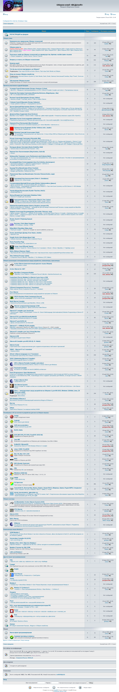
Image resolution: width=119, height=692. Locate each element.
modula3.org (14, 584)
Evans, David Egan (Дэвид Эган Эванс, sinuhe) (25, 233)
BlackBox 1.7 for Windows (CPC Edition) (39, 257)
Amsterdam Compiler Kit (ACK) (20, 538)
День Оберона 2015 (76, 50)
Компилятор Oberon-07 (21, 446)
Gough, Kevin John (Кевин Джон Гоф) (22, 237)
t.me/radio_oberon (26, 99)
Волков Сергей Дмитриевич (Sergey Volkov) (25, 97)
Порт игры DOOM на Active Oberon (29, 71)
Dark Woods (39, 76)
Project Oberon (38, 327)
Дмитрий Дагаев (106, 110)
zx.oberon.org (24, 201)
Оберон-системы (8, 499)
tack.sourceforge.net (16, 540)
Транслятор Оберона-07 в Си (18, 404)
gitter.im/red (52, 616)
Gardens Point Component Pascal (32, 239)
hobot (106, 495)
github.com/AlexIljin (25, 140)
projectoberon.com (31, 243)
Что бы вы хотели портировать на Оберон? (25, 69)
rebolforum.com (51, 611)
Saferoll (106, 355)
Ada (11, 560)
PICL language (19, 607)
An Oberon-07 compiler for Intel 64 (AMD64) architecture (30, 369)
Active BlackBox (45, 124)
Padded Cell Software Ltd (18, 243)
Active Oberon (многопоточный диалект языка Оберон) (33, 264)
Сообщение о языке (21, 265)
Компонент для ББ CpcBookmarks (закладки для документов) (29, 141)
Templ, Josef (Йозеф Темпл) (23, 246)
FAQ (107, 14)
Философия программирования (21, 632)
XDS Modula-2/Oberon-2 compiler (37, 446)
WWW (16, 478)
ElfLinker (29, 187)
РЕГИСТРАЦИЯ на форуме (19, 34)
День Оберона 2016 (63, 50)
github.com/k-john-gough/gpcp (23, 298)
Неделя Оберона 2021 (43, 48)
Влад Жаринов (106, 164)
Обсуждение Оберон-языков (20, 80)
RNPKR (106, 511)
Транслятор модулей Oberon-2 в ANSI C (22, 360)
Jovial (12, 578)
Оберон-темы (7, 38)
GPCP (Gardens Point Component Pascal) (28, 296)
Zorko (106, 50)
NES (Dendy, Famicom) (21, 463)
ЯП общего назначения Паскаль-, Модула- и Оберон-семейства (29, 625)
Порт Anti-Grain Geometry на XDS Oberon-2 (34, 144)
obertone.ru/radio (15, 99)
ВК (11, 94)
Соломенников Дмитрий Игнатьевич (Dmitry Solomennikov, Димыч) (33, 183)
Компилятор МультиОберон (19, 108)
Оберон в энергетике (28, 208)
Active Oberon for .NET (17, 269)
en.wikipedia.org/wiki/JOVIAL (19, 580)
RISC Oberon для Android (21, 422)
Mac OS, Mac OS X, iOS (21, 454)
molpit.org (37, 115)
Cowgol (12, 564)
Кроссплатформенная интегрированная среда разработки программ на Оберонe (34, 293)
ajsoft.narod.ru (15, 140)
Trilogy (12, 619)
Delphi (16, 569)
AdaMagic (44, 561)
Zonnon (12, 624)
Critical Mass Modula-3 (25, 584)
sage (106, 90)
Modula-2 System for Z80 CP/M (20, 547)
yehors (107, 180)
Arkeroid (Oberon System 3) (27, 76)
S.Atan (106, 77)
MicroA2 (13, 175)
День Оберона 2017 (51, 50)
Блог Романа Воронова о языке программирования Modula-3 (51, 584)
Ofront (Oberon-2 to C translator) (36, 248)
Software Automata (16, 239)
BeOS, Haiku (18, 430)
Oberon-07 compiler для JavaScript (21, 196)
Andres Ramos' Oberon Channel (33, 56)
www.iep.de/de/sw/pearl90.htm (19, 602)
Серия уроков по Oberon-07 (74, 48)
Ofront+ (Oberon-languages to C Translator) (24, 354)
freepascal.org (19, 575)
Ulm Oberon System (21, 385)
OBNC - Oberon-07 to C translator (21, 349)
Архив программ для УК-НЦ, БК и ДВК (26, 495)
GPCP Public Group (39, 298)
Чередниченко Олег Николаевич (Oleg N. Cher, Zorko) (32, 200)
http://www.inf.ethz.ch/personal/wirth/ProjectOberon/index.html (55, 252)
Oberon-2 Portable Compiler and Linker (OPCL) (49, 142)
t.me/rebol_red (61, 611)
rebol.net (24, 611)
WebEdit (32, 142)
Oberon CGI (18, 180)
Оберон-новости (15, 47)
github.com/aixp (15, 213)
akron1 (107, 129)
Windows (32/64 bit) (20, 473)
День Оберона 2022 (30, 48)
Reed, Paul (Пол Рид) (17, 242)
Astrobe (26, 225)
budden (106, 43)
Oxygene (13, 592)
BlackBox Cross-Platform (17, 115)
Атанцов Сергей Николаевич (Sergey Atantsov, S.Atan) (28, 88)
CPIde (31, 225)
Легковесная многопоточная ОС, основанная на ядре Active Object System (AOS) (38, 503)
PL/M (49, 489)
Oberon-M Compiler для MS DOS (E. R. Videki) (25, 341)
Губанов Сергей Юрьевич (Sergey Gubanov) (25, 102)
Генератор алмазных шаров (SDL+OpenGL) (68, 115)
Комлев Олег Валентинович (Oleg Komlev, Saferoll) (27, 152)
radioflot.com (27, 129)
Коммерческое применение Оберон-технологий (26, 41)
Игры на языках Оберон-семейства (22, 74)
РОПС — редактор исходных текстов (26, 214)
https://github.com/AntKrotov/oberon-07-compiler (23, 318)
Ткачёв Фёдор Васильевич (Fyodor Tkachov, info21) (27, 191)
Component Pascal (21, 657)
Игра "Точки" (73, 76)
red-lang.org (18, 616)
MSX (15, 459)
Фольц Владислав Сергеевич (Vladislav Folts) (25, 195)
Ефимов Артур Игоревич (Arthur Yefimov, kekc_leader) (32, 128)
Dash (44, 76)
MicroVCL (13, 90)
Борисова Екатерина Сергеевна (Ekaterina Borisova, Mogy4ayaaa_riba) (34, 93)
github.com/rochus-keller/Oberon (37, 307)
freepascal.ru (28, 575)
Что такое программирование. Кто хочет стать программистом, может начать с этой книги (37, 157)
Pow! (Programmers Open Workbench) (22, 372)
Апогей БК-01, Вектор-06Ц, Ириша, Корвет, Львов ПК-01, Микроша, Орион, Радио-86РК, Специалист (48, 488)
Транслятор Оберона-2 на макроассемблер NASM (25, 409)
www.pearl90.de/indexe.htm (36, 602)
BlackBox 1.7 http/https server (66, 248)
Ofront (54, 248)
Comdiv (106, 313)
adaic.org (22, 561)
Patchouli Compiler (16, 230)
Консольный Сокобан (62, 76)
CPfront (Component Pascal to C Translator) (24, 287)
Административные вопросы (24, 636)
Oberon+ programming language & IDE (27, 306)
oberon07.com (15, 234)
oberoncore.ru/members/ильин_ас (41, 140)
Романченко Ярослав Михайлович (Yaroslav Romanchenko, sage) (32, 174)
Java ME (17, 439)
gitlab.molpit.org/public (47, 115)
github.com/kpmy (28, 169)
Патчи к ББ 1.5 (52, 141)
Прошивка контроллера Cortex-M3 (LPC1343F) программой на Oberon (31, 328)
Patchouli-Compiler (20, 368)
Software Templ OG (20, 248)
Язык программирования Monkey (31, 589)
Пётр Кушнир (107, 170)
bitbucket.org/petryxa (17, 169)
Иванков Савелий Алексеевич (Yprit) (26, 132)
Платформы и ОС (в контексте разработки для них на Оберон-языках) (26, 412)
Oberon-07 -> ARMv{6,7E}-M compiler (22, 326)
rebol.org (30, 611)
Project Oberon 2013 (21, 380)
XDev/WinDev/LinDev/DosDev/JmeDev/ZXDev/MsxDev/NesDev (32, 202)
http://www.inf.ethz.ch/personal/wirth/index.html (24, 252)
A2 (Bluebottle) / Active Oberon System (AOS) (29, 502)
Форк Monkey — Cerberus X (51, 589)
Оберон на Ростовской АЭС (36, 108)
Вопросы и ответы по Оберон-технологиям (25, 60)
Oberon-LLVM (14, 336)
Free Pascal (18, 574)
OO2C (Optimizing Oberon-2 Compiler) (22, 358)
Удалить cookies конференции (11, 640)
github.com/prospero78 (17, 207)
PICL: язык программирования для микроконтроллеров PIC (30, 605)
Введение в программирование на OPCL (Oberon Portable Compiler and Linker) (40, 90)
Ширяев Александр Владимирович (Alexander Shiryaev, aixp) (31, 211)
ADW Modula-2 (15, 532)
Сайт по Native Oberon (39, 99)
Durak (48, 76)
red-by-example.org (41, 616)
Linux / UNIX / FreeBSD (21, 449)
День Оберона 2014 (15, 51)
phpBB (56, 690)
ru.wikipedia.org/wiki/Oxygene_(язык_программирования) (27, 596)
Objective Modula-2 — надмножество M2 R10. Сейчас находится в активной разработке (35, 544)
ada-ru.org (38, 561)
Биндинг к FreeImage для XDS (57, 144)
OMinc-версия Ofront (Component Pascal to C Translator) (26, 289)
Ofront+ (13, 153)
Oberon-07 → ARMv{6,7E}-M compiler (31, 213)
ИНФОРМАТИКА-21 (16, 192)
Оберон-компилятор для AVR (22, 426)
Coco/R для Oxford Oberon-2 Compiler (54, 213)
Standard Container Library (21, 111)
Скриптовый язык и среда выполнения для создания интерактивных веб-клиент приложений (37, 346)
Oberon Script (14, 345)
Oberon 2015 (14, 514)
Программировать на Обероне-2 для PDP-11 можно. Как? (32, 494)
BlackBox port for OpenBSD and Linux (49, 214)
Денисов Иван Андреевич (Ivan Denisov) (24, 114)
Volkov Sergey (106, 520)
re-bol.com (37, 611)
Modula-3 (13, 583)
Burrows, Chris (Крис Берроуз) (24, 223)
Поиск (114, 14)
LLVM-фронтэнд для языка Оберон (20, 337)
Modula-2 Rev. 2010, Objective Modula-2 (23, 543)
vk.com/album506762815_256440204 (24, 94)
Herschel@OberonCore (67, 120)
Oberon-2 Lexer (77, 141)
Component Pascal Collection (19, 257)
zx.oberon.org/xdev (20, 394)
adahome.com (30, 561)
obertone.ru (45, 163)
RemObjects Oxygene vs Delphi (20, 595)
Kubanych (106, 441)
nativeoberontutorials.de (33, 511)
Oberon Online (29, 115)
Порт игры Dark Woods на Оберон (50, 71)
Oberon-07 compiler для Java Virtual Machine (25, 331)
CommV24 (18, 144)
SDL (15, 468)
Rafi (107, 149)
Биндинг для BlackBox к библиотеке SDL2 (23, 165)
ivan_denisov (106, 65)
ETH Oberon (18, 509)
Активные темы (22, 21)
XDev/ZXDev (21, 395)
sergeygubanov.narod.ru (34, 103)
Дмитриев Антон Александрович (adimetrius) (25, 118)
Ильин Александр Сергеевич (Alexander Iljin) (25, 138)
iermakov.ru (14, 124)
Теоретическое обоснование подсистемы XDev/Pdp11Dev (67, 494)
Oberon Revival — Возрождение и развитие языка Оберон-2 (28, 186)
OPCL (48, 201)
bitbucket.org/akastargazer (33, 163)
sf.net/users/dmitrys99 (30, 185)
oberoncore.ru (55, 124)
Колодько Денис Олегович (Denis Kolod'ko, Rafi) (26, 147)
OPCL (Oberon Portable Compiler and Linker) (29, 363)
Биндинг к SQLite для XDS (74, 144)
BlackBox (13, 327)
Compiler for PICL (29, 607)
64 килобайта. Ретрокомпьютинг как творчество (29, 134)
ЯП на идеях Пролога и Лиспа (19, 621)
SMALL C (44, 489)
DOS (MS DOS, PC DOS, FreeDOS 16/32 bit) (28, 435)
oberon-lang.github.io (21, 307)
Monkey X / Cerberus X (21, 588)
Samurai (53, 76)
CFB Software (19, 225)
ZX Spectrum (18, 482)
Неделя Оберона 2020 (57, 48)
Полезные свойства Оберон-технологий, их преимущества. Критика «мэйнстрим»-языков (41, 54)
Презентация (14, 312)
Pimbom (106, 60)
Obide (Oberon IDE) (15, 142)
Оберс (12, 408)
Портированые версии (71, 90)
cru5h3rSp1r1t (60, 674)
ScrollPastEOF (26, 142)
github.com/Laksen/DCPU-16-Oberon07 (22, 322)
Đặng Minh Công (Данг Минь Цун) (21, 228)
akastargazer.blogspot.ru (18, 163)
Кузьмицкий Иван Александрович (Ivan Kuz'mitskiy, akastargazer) (32, 162)
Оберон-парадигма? (17, 56)
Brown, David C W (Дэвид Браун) (21, 219)
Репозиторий (28, 312)
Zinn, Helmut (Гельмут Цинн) (19, 256)
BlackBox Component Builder (24, 272)
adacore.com (14, 561)
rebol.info (43, 611)
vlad (106, 56)
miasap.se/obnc (15, 351)
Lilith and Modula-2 (16, 552)
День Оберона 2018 (38, 50)
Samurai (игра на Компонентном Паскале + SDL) (25, 148)
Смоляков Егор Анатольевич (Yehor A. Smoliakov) (31, 178)
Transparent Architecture (53, 108)
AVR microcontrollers (21, 425)
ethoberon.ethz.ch (20, 511)
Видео (21, 312)
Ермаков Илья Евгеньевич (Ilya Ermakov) (24, 123)
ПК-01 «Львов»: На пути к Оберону (25, 489)
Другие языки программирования (14, 557)
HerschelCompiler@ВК (52, 120)
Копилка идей (14, 63)
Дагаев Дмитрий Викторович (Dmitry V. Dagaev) (26, 107)
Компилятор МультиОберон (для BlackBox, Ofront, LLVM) (27, 303)
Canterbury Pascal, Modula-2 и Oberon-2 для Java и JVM (29, 277)
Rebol (16, 610)
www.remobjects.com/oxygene (19, 593)
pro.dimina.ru (41, 185)
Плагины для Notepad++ (65, 141)
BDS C (39, 489)
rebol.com (18, 611)
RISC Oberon (14, 518)
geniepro (106, 82)
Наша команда (25, 640)
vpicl (36, 607)
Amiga (16, 416)
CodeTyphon (36, 575)
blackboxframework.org (54, 274)
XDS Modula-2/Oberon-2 (18, 399)
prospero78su (106, 265)
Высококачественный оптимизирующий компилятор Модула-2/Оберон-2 (31, 400)
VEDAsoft (30, 657)
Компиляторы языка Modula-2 (13, 529)
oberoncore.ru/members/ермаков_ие (29, 124)
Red (15, 615)
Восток (12, 403)
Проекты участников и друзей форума (15, 85)
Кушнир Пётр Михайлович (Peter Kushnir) (24, 168)
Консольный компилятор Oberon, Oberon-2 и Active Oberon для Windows (35, 364)
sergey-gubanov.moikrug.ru (18, 103)
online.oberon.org (20, 479)
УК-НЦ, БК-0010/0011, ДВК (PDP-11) (26, 493)
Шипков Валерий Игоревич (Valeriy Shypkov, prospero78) (29, 206)
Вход (6, 14)
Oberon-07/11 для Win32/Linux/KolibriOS (23, 316)
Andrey (107, 549)
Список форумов (8, 23)
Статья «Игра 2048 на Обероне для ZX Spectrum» (59, 134)
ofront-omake (27, 180)
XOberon (17, 523)
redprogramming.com (29, 616)
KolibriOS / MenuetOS (21, 444)
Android (16, 420)
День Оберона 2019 (15, 50)
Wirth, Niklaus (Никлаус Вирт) (20, 251)
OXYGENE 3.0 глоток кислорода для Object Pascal (25, 598)
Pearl (11, 601)
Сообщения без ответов (10, 21)
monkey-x (18, 589)
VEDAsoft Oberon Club (60, 691)
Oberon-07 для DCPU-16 (18, 321)
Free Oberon (18, 129)
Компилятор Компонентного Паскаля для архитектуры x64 (28, 120)
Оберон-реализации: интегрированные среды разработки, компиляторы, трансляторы (31, 260)
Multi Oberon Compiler (17, 301)
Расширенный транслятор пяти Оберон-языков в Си (25, 355)
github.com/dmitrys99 (17, 185)
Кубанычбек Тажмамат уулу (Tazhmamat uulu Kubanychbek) (30, 156)
